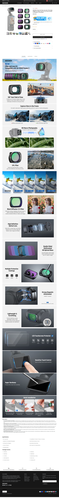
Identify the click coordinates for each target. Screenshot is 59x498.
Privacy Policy (50, 493)
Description (23, 56)
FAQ (34, 480)
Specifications (30, 56)
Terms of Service (55, 493)
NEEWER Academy (27, 479)
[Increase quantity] (36, 31)
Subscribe (45, 483)
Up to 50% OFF (33, 0)
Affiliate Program (26, 480)
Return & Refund (26, 478)
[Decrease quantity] (33, 31)
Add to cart (42, 34)
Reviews (36, 56)
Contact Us (35, 475)
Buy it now (43, 37)
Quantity (34, 29)
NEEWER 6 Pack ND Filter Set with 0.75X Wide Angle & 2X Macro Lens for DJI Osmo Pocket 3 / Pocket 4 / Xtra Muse (18, 5)
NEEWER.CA (5, 493)
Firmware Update (36, 478)
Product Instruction (36, 479)
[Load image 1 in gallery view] (19, 19)
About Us (25, 475)
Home (3, 5)
